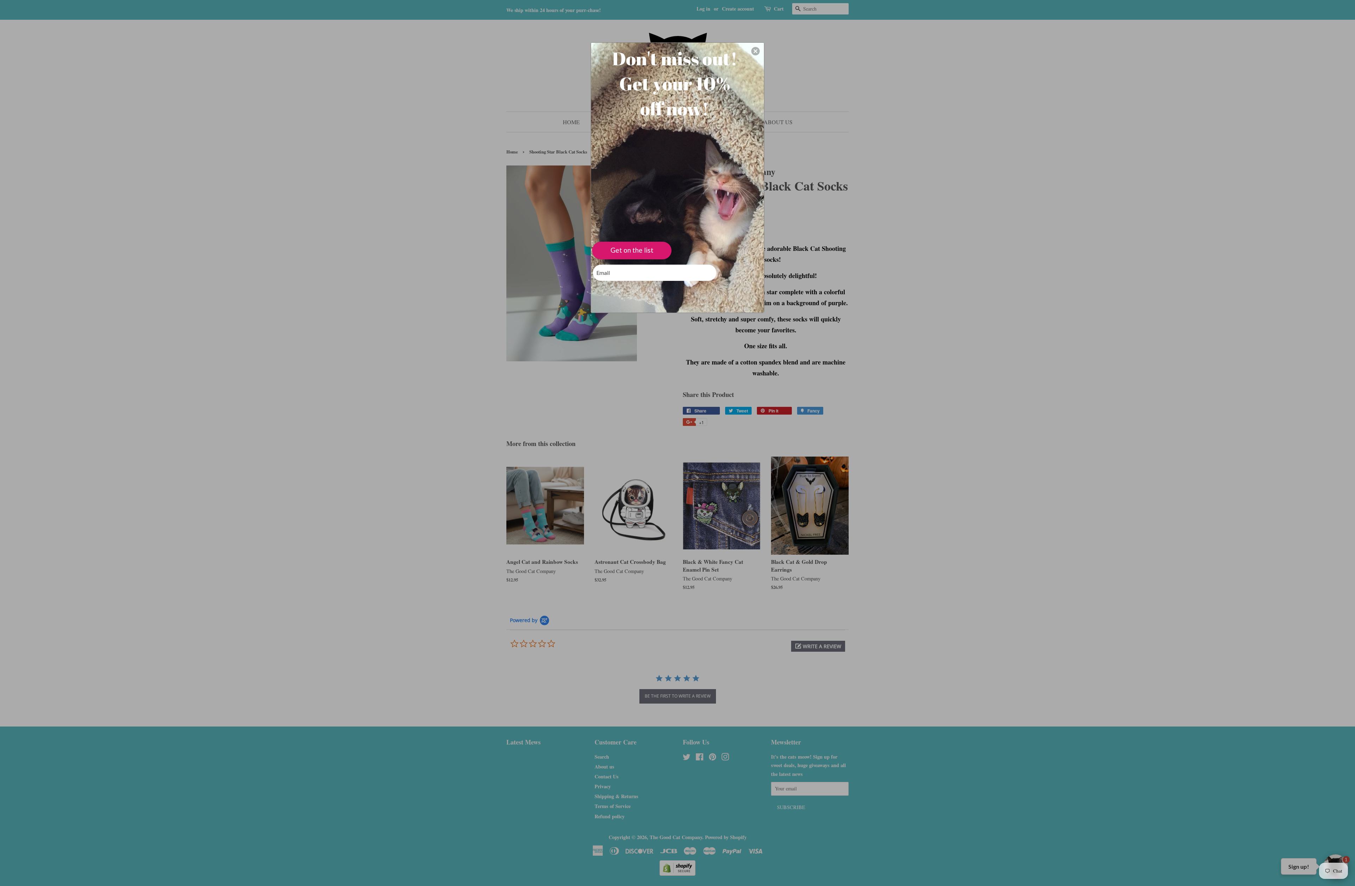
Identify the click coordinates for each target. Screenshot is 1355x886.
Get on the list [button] (632, 250)
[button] (755, 51)
